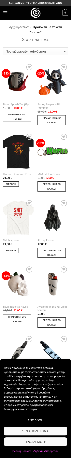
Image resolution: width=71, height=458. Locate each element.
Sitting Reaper (46, 240)
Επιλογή (11, 184)
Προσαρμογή (36, 441)
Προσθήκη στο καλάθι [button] (17, 116)
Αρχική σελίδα (19, 27)
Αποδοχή (35, 420)
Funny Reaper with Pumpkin (49, 106)
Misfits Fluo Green (48, 174)
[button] (5, 12)
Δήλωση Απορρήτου (46, 451)
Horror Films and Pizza (17, 174)
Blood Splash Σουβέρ (16, 104)
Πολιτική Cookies (21, 451)
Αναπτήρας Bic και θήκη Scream (52, 308)
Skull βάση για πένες (15, 306)
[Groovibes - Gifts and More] (35, 13)
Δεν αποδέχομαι (35, 431)
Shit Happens (11, 240)
